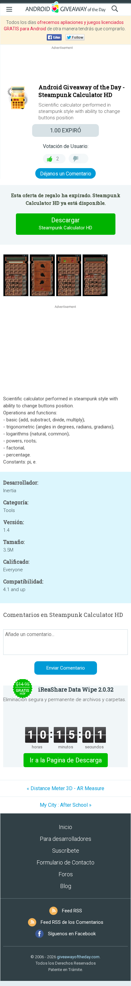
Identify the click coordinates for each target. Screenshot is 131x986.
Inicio (65, 827)
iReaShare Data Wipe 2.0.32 (76, 689)
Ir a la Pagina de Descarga (66, 760)
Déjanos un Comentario (65, 174)
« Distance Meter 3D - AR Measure (65, 788)
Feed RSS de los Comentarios (72, 922)
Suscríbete (65, 850)
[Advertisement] (65, 66)
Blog (65, 886)
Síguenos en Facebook (72, 934)
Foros (66, 874)
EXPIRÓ (65, 130)
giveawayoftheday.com (78, 956)
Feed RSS (72, 911)
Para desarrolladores (65, 838)
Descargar (65, 223)
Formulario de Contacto (65, 862)
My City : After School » (66, 805)
